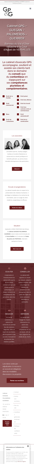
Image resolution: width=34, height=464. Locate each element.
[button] (10, 97)
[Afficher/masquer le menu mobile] (30, 8)
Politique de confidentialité (17, 429)
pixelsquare (28, 448)
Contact (16, 392)
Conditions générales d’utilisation (17, 417)
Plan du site (16, 407)
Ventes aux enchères (17, 398)
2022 (10, 446)
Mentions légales (7, 448)
